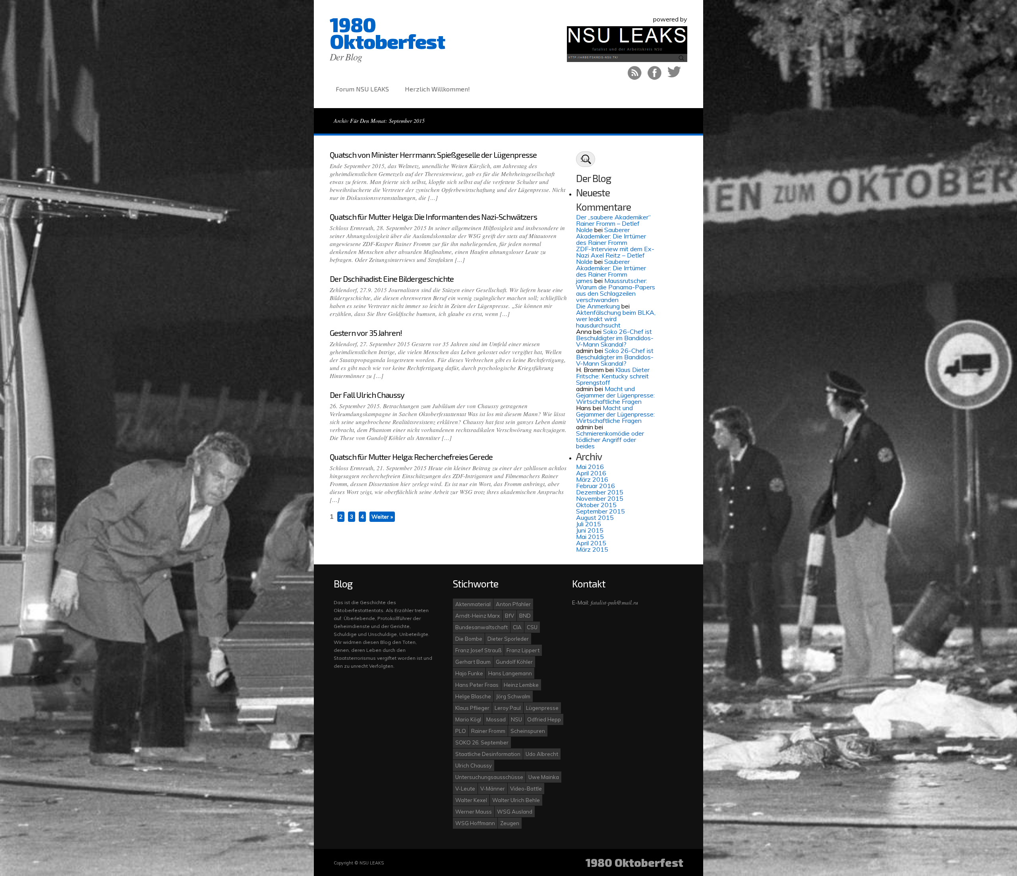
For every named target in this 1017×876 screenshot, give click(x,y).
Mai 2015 (590, 537)
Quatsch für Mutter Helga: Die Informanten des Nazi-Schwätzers (433, 216)
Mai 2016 (590, 467)
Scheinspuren (527, 731)
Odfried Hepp (544, 719)
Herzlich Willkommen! (437, 89)
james (584, 281)
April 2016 (591, 473)
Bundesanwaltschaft (481, 627)
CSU (532, 627)
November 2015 (599, 498)
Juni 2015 (589, 530)
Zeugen (509, 823)
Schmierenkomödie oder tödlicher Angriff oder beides (610, 439)
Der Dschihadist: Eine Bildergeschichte (392, 278)
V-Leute (465, 788)
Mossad (496, 719)
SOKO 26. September (481, 742)
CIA (517, 627)
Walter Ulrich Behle (516, 800)
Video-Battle (526, 788)
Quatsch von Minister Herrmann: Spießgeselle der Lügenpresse (433, 154)
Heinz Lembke (521, 685)
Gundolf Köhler (514, 662)
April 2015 (591, 543)
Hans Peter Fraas (477, 685)
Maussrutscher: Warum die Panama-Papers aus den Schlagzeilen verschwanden (615, 290)
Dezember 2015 (599, 492)
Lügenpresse (542, 708)
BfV (509, 615)
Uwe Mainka (543, 777)
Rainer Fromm (488, 731)
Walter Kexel (471, 800)
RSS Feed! (635, 73)
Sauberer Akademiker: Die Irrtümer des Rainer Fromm (611, 236)
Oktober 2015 (596, 505)
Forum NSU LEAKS (362, 89)
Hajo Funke (469, 673)
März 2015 (592, 549)
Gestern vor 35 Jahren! (366, 332)
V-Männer (492, 788)
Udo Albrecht (542, 754)
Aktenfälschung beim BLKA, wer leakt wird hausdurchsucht (615, 318)
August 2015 (595, 517)
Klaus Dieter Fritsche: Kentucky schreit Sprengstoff (613, 376)
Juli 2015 (588, 524)
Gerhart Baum (473, 662)
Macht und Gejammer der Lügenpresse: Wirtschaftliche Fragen (615, 395)
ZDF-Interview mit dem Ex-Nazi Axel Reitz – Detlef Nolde (615, 255)
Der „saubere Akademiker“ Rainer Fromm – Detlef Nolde (613, 223)
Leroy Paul (508, 708)
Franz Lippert (523, 650)
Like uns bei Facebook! (654, 73)
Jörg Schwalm (513, 696)
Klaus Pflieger (472, 708)
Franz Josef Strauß (478, 650)
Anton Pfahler (513, 604)
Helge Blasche (473, 696)
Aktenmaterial (473, 604)
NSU (516, 719)
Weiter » (382, 516)
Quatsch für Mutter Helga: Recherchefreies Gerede (411, 456)
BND (525, 615)
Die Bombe (468, 639)
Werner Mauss (473, 811)
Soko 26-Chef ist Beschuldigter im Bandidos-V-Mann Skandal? (615, 338)
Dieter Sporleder (508, 639)
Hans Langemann (510, 673)
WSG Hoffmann (475, 823)
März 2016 (592, 479)
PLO (460, 731)
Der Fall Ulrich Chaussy (367, 394)
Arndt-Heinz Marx (477, 615)
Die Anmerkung (598, 306)
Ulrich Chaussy (473, 765)
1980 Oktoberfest (387, 32)
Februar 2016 (595, 486)
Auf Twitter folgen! (674, 73)
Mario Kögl (468, 719)
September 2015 (600, 511)
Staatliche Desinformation (487, 754)
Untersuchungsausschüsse (489, 777)
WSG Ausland (514, 811)
